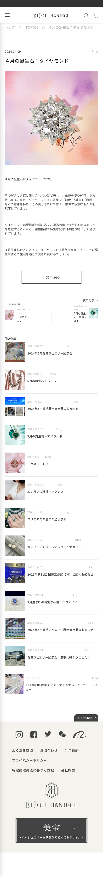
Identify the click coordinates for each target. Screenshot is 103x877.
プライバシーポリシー (29, 760)
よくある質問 (22, 750)
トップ (10, 27)
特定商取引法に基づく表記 (33, 770)
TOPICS (32, 27)
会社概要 (68, 770)
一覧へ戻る (51, 276)
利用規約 (72, 750)
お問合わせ (49, 750)
